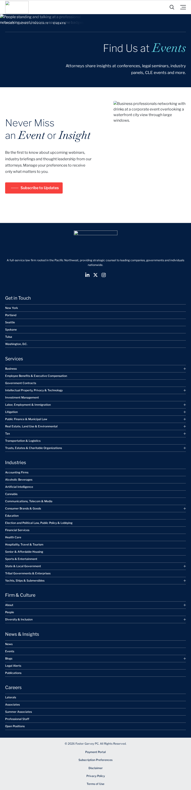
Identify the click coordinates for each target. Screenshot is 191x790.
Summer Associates (18, 711)
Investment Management (22, 397)
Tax (7, 433)
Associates (12, 704)
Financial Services (17, 530)
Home (9, 23)
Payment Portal (95, 752)
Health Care (13, 537)
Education (12, 515)
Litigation (11, 412)
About (9, 605)
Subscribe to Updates (39, 188)
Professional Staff (17, 719)
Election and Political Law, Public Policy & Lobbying (38, 523)
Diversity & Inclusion (19, 619)
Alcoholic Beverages (18, 479)
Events (9, 651)
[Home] (17, 7)
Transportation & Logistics (23, 440)
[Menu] (183, 7)
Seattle (10, 322)
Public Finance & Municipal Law (26, 419)
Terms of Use (95, 784)
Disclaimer (96, 768)
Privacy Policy (95, 776)
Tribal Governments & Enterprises (28, 573)
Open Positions (15, 726)
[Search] (172, 7)
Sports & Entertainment (21, 559)
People (9, 612)
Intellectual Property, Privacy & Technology (34, 390)
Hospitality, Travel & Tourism (24, 544)
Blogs (8, 658)
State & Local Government (23, 566)
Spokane (11, 329)
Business (11, 368)
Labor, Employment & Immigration (28, 404)
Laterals (10, 697)
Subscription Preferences (95, 760)
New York (11, 308)
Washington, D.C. (16, 344)
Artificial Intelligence (19, 487)
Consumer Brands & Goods (23, 508)
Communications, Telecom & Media (28, 501)
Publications (13, 673)
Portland (10, 315)
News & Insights (34, 23)
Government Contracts (20, 383)
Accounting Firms (16, 472)
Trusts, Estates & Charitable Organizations (33, 448)
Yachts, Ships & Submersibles (24, 580)
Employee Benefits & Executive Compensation (36, 376)
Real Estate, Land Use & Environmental (31, 426)
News (9, 644)
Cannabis (11, 494)
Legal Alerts (13, 665)
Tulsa (8, 336)
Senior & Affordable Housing (24, 551)
